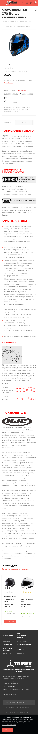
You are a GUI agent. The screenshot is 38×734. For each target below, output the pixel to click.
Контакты (7, 644)
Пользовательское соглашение (17, 712)
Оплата (20, 649)
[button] (2, 626)
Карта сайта (22, 641)
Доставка (7, 654)
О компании (8, 635)
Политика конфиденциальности (17, 707)
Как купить (8, 641)
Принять (7, 729)
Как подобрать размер (22, 635)
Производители (24, 644)
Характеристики (24, 122)
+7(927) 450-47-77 (17, 690)
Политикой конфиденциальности (13, 723)
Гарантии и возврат (7, 649)
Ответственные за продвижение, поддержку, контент (19, 670)
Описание (8, 122)
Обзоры (20, 654)
